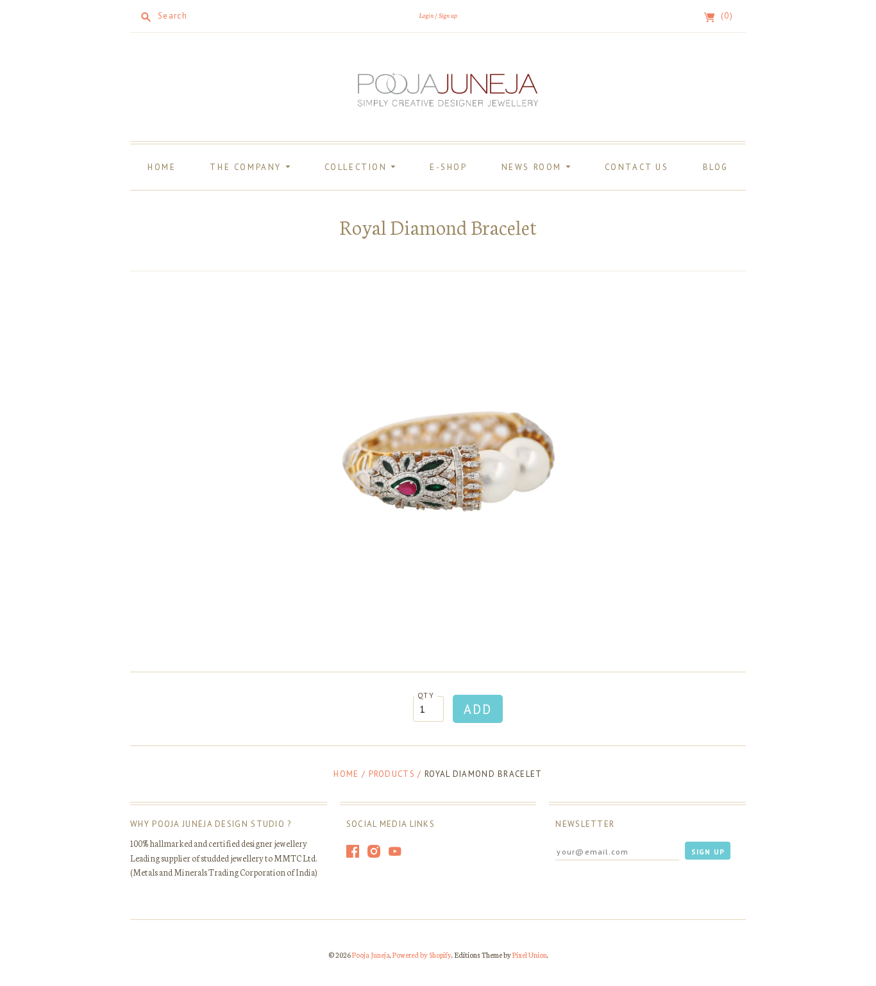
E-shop (448, 167)
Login (426, 15)
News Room (533, 167)
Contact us (637, 167)
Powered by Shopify (421, 954)
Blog (716, 167)
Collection (357, 167)
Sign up (448, 15)
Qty (425, 695)
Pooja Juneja (371, 954)
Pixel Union (529, 954)
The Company (247, 167)
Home (161, 167)
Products (392, 774)
